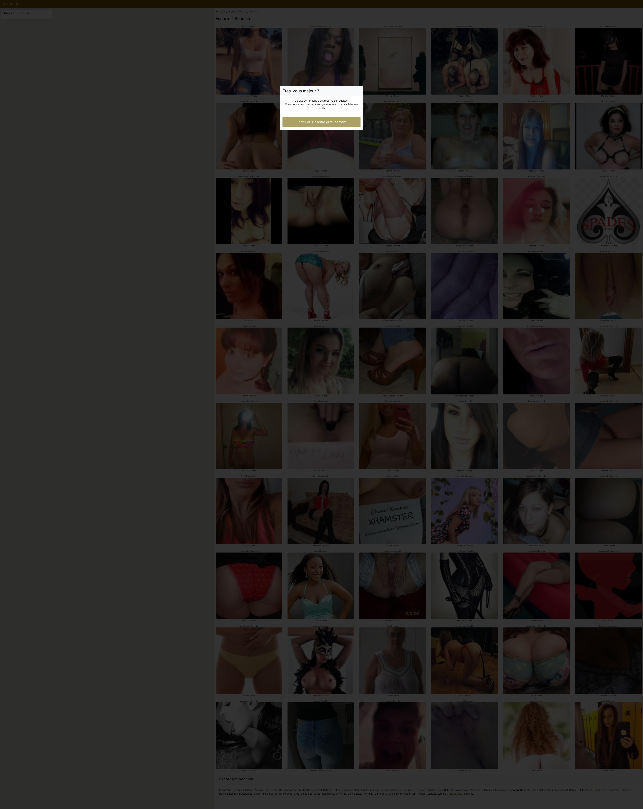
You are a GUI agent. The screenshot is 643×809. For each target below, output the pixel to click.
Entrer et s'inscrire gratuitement (321, 122)
